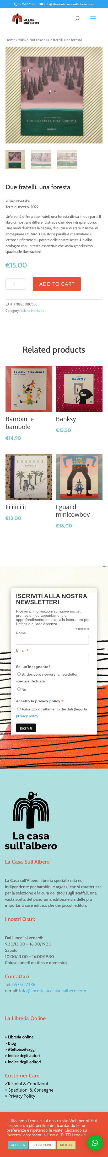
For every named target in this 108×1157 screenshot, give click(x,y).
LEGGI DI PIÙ (42, 1145)
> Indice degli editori (23, 1061)
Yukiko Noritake (30, 39)
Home (10, 39)
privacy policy (27, 716)
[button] (95, 1143)
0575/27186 (23, 984)
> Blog (10, 1043)
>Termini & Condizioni (26, 1084)
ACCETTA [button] (18, 1145)
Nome (21, 633)
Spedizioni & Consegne (30, 1090)
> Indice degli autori (22, 1055)
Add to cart (57, 283)
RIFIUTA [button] (66, 1145)
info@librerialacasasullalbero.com (52, 991)
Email (22, 650)
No (23, 689)
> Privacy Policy (20, 1096)
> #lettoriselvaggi (20, 1049)
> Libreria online (19, 1036)
